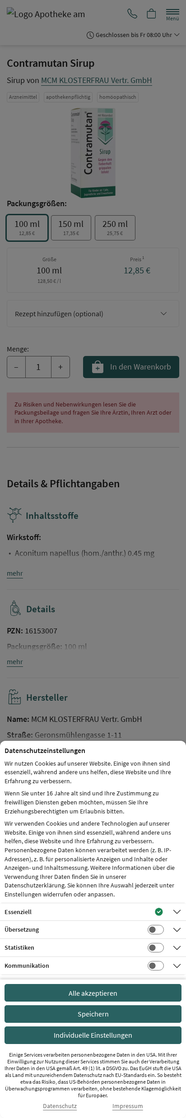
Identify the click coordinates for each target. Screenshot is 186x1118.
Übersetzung (22, 929)
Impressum (127, 1106)
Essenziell (18, 912)
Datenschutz (60, 1106)
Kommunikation (27, 965)
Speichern (93, 1013)
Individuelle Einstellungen (93, 1034)
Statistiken (19, 947)
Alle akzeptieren (93, 993)
